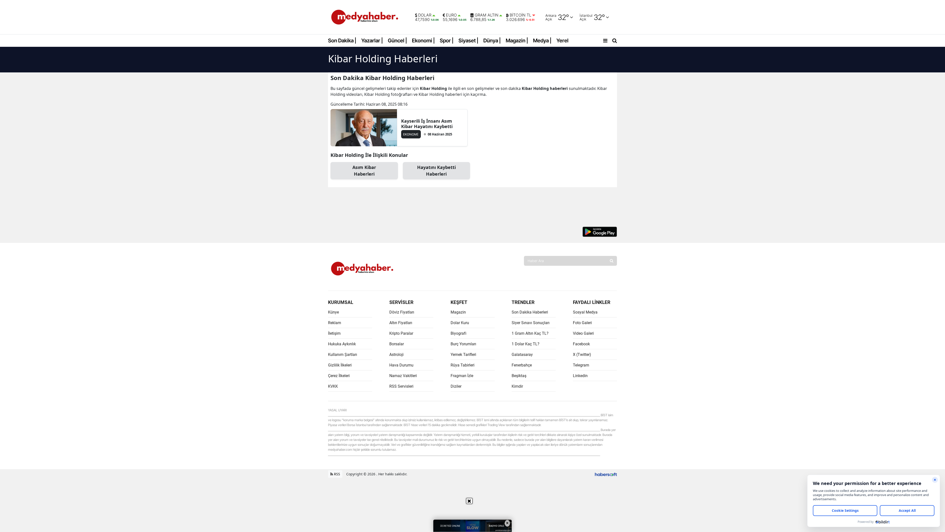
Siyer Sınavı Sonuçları (531, 322)
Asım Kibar (364, 170)
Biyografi (458, 333)
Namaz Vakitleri (403, 375)
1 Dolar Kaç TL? (525, 344)
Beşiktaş (519, 375)
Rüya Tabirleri (462, 365)
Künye (333, 312)
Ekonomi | (423, 40)
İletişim (334, 333)
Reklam (334, 322)
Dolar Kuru (460, 322)
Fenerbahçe (522, 365)
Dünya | (492, 40)
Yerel (562, 40)
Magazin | (517, 40)
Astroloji (396, 354)
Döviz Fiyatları (401, 312)
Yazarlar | (372, 40)
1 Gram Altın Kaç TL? (530, 333)
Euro (451, 15)
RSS (336, 474)
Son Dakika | (342, 40)
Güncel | (397, 40)
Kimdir (517, 386)
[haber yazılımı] (606, 474)
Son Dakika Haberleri (530, 312)
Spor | (447, 40)
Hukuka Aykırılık (342, 344)
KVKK (333, 386)
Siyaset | (468, 40)
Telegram (581, 365)
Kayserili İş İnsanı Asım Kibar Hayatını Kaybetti (427, 123)
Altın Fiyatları (400, 322)
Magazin (458, 312)
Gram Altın (486, 15)
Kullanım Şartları (342, 354)
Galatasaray (522, 354)
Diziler (456, 386)
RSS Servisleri (401, 386)
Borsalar (396, 344)
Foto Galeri (582, 322)
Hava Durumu (401, 365)
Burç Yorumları (463, 344)
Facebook (581, 344)
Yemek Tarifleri (463, 354)
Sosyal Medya (585, 312)
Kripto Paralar (401, 333)
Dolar (424, 15)
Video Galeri (583, 333)
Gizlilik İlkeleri (340, 365)
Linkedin (580, 375)
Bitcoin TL (520, 15)
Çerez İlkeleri (339, 375)
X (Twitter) (582, 354)
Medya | (542, 40)
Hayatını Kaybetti (436, 170)
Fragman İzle (462, 375)
